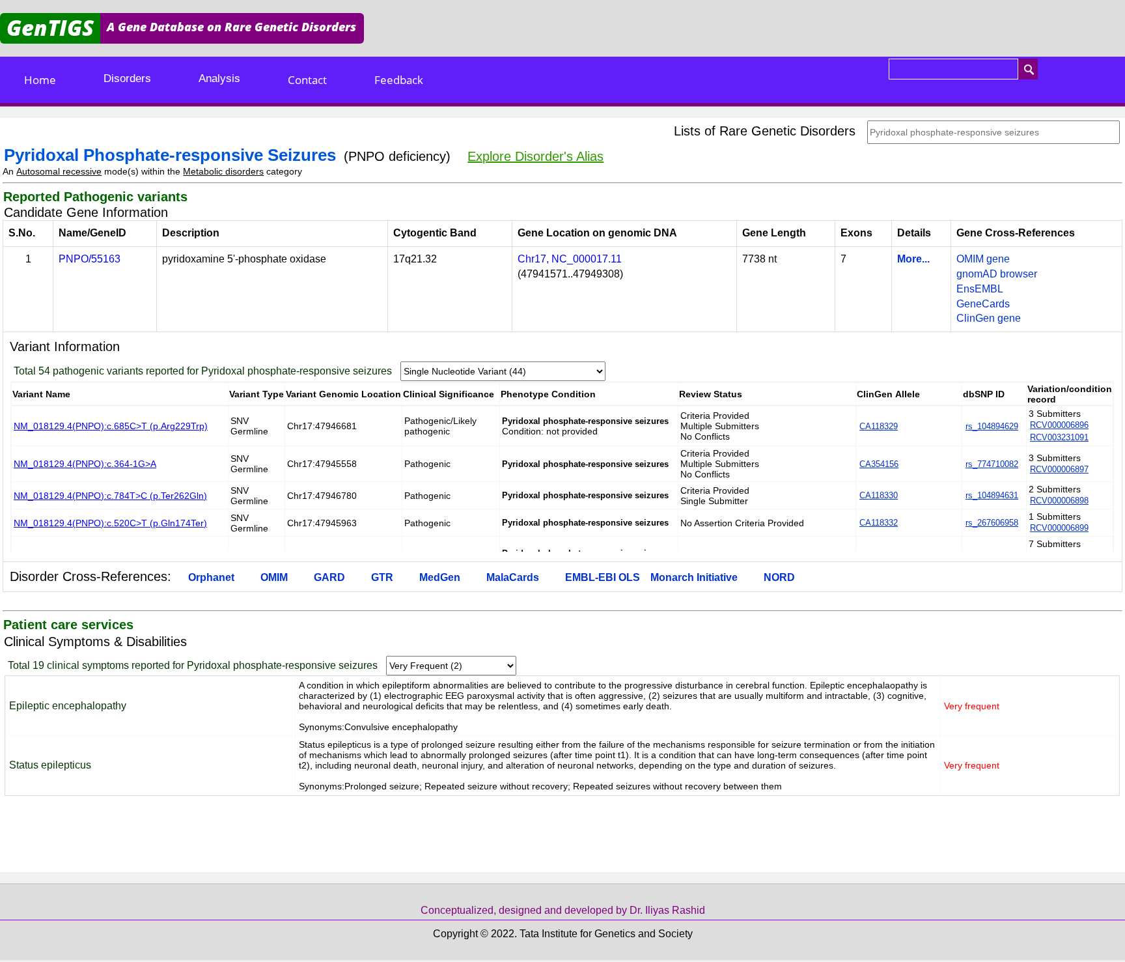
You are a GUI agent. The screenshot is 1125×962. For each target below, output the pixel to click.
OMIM (274, 577)
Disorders (127, 78)
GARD (329, 577)
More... (913, 258)
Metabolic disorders (223, 171)
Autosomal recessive (59, 171)
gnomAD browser (996, 273)
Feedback (398, 79)
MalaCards (512, 577)
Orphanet (211, 577)
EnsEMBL (979, 288)
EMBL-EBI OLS (602, 577)
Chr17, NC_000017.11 (570, 258)
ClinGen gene (988, 318)
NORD (779, 577)
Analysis (219, 78)
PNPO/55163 (89, 258)
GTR (382, 577)
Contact (307, 79)
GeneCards (983, 303)
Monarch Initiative (694, 577)
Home (40, 79)
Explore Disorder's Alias (535, 156)
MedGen (439, 577)
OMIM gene (983, 258)
